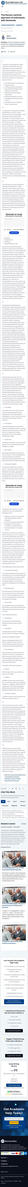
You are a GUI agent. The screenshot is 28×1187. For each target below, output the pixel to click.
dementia (19, 25)
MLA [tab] (9, 801)
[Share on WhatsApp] (23, 788)
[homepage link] (2, 11)
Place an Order (14, 1122)
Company (4, 1161)
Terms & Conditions (9, 1181)
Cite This (12, 52)
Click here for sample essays (17, 44)
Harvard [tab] (22, 801)
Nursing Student (11, 38)
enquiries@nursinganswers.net (9, 1166)
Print (4, 52)
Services (3, 1158)
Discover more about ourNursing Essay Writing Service (14, 1001)
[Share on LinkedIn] (19, 788)
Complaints (3, 1183)
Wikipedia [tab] (14, 805)
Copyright (15, 1181)
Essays (7, 11)
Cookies (19, 1181)
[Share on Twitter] (12, 788)
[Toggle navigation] (2, 6)
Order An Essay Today (14, 1085)
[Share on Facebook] (9, 788)
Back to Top (4, 1172)
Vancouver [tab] (5, 805)
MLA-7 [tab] (15, 801)
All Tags (23, 824)
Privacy (2, 1181)
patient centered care (8, 25)
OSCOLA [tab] (22, 805)
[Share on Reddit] (16, 788)
